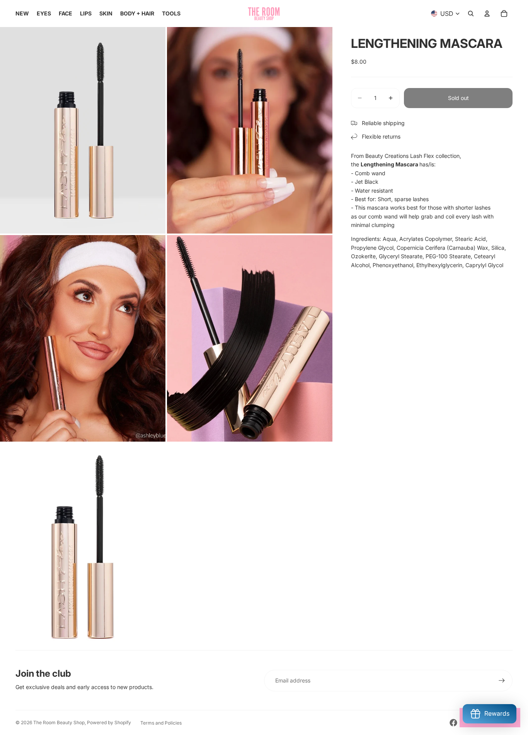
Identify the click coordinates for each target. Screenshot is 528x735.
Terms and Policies (161, 723)
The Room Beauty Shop (59, 722)
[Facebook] (453, 722)
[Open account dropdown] (487, 13)
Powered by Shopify (109, 722)
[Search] (470, 13)
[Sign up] (501, 680)
